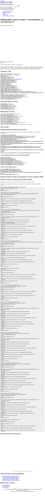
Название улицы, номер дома (6, 4)
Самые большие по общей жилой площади (11, 477)
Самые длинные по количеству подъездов (11, 480)
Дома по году (5, 14)
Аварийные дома (6, 12)
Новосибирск (5, 487)
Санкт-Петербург (6, 485)
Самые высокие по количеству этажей (10, 478)
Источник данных (31, 491)
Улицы (4, 13)
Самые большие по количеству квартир (11, 476)
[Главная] (2, 0)
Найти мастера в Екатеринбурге (6, 61)
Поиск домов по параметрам (8, 15)
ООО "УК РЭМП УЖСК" (17, 79)
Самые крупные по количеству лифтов (10, 479)
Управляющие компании (8, 11)
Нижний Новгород (6, 486)
